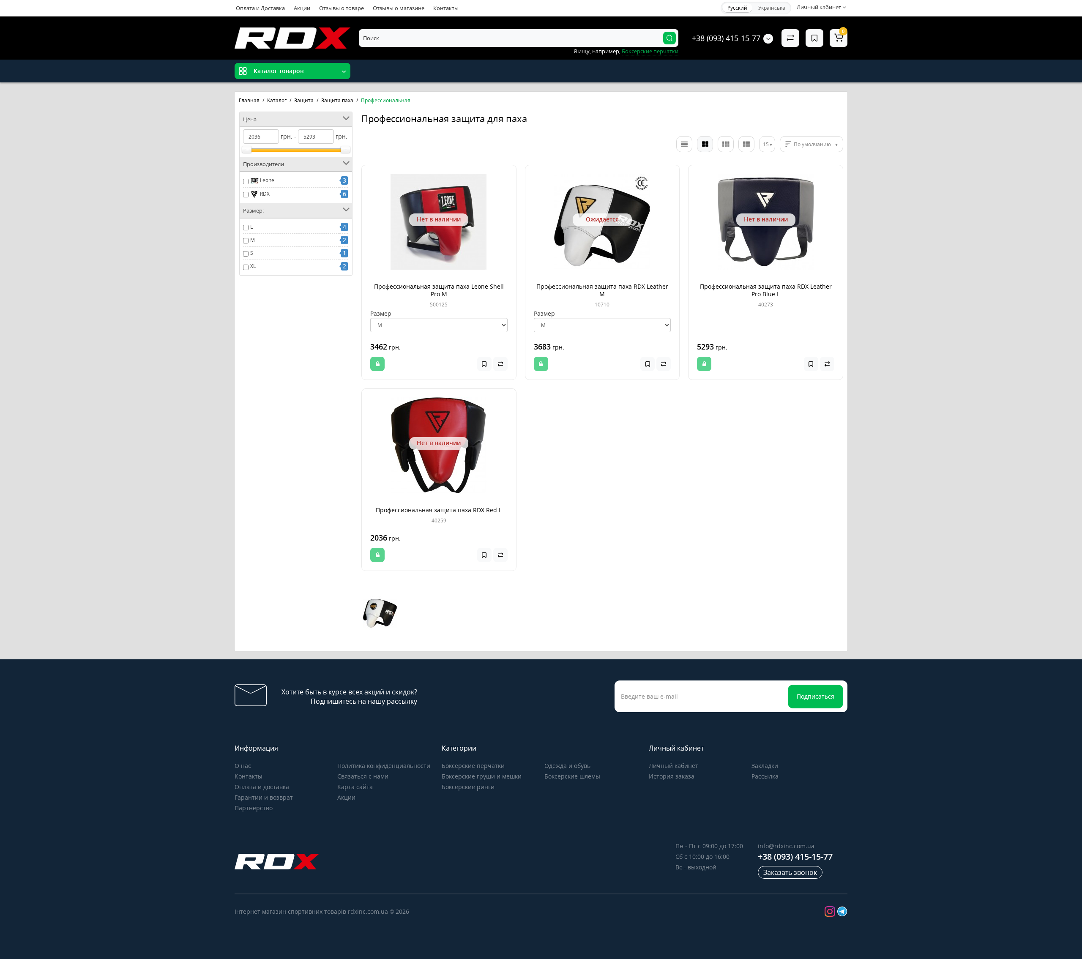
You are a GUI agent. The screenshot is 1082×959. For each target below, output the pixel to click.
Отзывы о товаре (341, 8)
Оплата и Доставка (260, 8)
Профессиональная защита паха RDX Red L (439, 510)
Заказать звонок (790, 872)
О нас (243, 766)
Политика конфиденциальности (383, 766)
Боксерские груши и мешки (482, 776)
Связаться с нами (362, 776)
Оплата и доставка (262, 787)
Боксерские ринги (468, 787)
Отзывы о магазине (398, 8)
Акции (302, 8)
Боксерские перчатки (473, 766)
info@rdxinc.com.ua (786, 846)
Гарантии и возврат (264, 797)
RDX (264, 193)
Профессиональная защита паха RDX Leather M (602, 290)
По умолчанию (812, 144)
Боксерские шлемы (572, 776)
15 (766, 144)
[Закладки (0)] (814, 38)
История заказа (671, 776)
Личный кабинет (673, 766)
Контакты (446, 8)
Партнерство (254, 808)
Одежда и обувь (567, 766)
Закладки (764, 766)
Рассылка (765, 776)
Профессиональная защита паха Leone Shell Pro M (439, 290)
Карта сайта (355, 787)
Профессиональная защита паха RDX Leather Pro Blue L (766, 290)
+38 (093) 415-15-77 (726, 38)
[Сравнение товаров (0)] (790, 38)
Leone (266, 180)
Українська (771, 7)
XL (253, 266)
